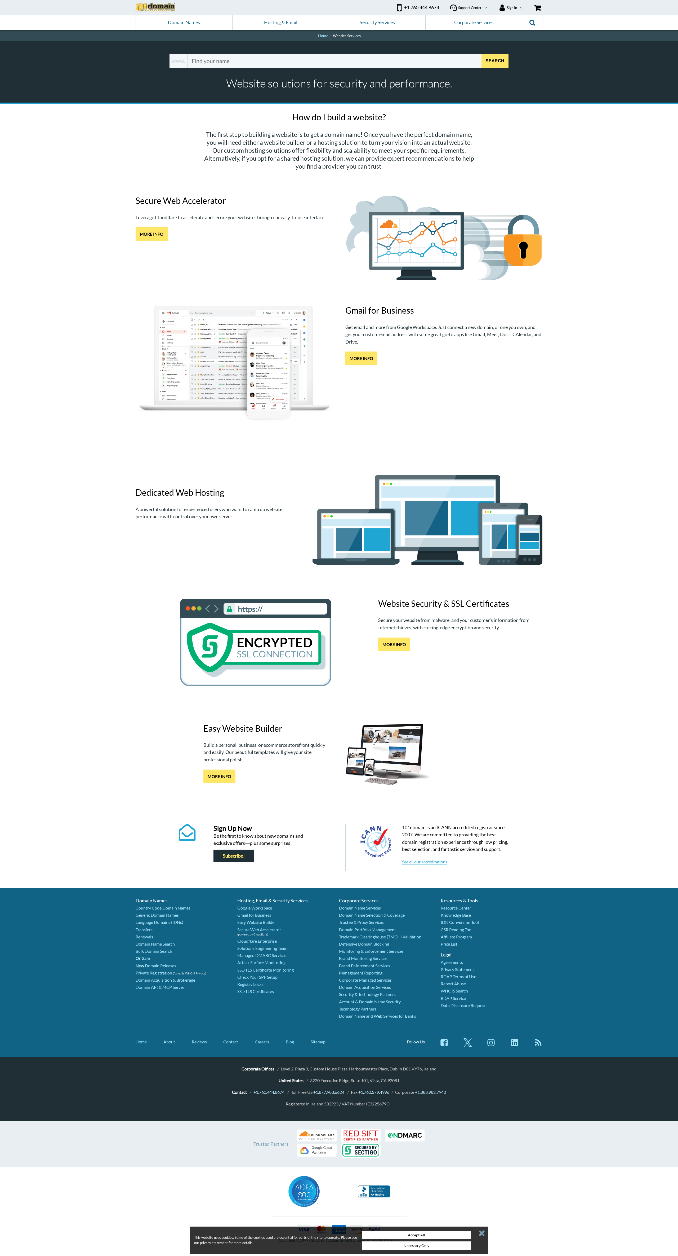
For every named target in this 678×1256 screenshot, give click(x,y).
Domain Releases (156, 965)
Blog (290, 1041)
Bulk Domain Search (154, 951)
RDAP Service (453, 998)
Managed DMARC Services (262, 955)
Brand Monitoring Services (363, 958)
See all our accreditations (424, 861)
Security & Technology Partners (367, 994)
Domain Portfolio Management (367, 929)
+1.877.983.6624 (328, 1092)
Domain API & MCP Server (160, 987)
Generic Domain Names (157, 914)
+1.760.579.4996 (373, 1092)
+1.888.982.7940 (430, 1092)
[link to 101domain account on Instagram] (491, 1045)
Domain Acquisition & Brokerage (165, 979)
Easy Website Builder (256, 922)
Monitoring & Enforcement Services (371, 951)
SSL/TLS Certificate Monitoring (265, 969)
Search (495, 60)
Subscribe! (234, 856)
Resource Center (456, 907)
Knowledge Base (456, 914)
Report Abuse (453, 983)
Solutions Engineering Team (262, 948)
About (169, 1041)
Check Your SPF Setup (257, 977)
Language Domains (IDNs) (159, 922)
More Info (151, 233)
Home (141, 1041)
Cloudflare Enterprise (257, 940)
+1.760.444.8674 (268, 1092)
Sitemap (318, 1041)
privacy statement (214, 1243)
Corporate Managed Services (365, 979)
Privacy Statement (457, 969)
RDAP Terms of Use (458, 976)
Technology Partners (357, 1008)
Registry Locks (250, 984)
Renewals (144, 936)
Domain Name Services (360, 907)
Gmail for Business (254, 914)
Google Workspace (254, 907)
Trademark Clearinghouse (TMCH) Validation (380, 936)
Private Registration (154, 972)
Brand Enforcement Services (364, 965)
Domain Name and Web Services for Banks (377, 1015)
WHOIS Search (454, 990)
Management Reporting (360, 972)
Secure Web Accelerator (259, 929)
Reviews (199, 1041)
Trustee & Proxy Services (361, 922)
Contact (230, 1041)
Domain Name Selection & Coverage (372, 914)
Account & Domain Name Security (370, 1001)
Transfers (144, 929)
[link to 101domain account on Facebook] (444, 1045)
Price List (449, 943)
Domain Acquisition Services (365, 987)
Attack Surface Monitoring (261, 962)
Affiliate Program (456, 936)
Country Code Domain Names (163, 907)
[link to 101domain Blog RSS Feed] (538, 1045)
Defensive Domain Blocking (364, 943)
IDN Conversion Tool (460, 922)
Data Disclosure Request (463, 1005)
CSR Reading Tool (456, 929)
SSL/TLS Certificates (255, 991)
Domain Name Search (155, 943)
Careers (262, 1041)
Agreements (452, 962)
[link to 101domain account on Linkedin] (514, 1045)
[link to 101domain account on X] (467, 1045)
